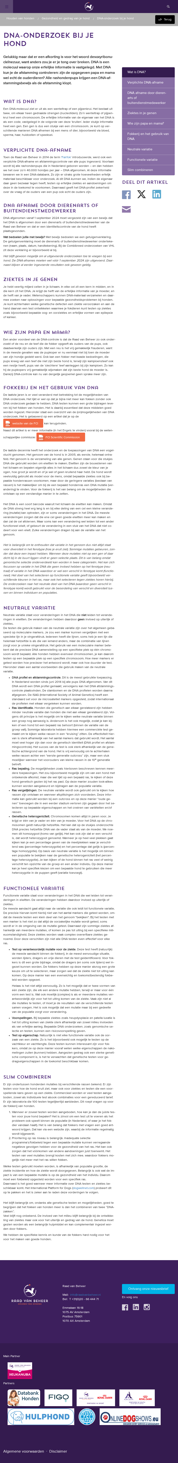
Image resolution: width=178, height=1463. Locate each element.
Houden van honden (20, 18)
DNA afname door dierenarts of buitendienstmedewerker (146, 98)
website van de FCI (25, 423)
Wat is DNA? (136, 72)
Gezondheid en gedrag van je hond (66, 18)
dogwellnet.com (83, 1188)
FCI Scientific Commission (63, 437)
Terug (167, 19)
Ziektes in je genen (142, 113)
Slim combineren (140, 170)
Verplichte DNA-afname (145, 82)
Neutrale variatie (139, 149)
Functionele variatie (142, 160)
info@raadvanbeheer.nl (85, 1294)
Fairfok (66, 157)
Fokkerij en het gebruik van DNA (148, 136)
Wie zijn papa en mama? (145, 123)
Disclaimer (58, 1451)
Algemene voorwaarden (23, 1451)
